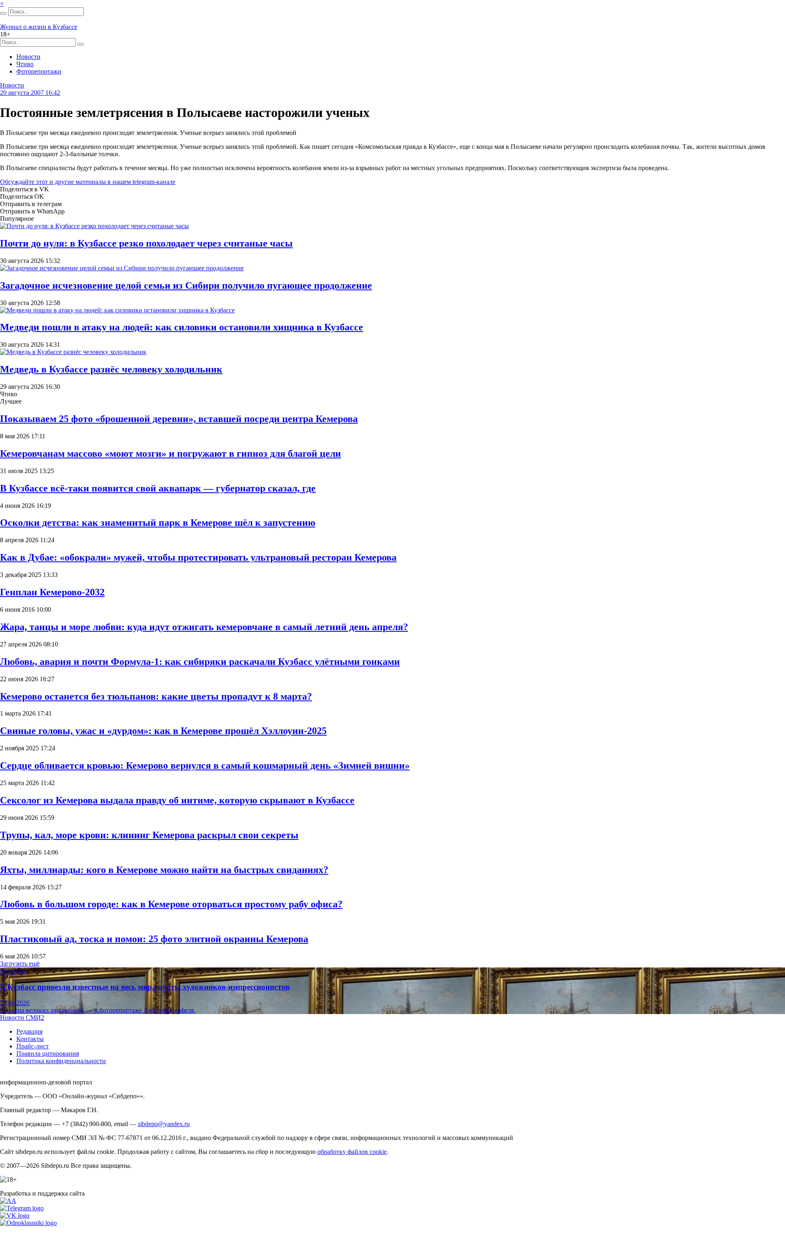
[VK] (14, 1215)
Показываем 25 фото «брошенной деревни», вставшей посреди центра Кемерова (179, 418)
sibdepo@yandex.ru (164, 1123)
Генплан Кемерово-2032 (52, 592)
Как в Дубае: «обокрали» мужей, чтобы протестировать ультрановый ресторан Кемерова (198, 557)
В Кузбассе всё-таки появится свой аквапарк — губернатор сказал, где (158, 488)
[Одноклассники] (28, 1222)
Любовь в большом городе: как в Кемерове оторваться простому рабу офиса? (171, 904)
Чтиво (25, 64)
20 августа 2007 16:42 (30, 92)
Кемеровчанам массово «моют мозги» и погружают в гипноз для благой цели (170, 453)
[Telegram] (22, 1208)
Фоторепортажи (38, 71)
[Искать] (3, 13)
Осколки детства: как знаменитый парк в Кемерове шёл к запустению (157, 522)
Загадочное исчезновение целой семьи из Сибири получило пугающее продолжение (186, 285)
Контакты (30, 1038)
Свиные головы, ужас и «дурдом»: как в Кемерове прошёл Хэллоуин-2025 (163, 730)
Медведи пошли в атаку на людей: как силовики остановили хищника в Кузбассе (181, 327)
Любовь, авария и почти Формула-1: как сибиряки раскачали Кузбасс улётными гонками (200, 661)
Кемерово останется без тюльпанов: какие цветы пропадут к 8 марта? (156, 696)
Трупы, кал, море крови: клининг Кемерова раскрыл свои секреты (149, 835)
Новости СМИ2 (22, 1017)
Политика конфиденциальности (61, 1060)
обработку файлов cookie (352, 1151)
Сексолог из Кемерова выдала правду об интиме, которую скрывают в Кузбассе (177, 800)
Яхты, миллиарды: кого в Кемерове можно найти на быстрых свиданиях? (164, 869)
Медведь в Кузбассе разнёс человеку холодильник (111, 369)
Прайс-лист (32, 1046)
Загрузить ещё (20, 963)
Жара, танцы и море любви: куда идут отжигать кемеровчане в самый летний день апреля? (204, 627)
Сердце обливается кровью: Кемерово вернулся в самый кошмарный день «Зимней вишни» (205, 765)
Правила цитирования (47, 1053)
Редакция (29, 1031)
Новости (28, 56)
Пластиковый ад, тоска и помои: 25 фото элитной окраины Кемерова (154, 939)
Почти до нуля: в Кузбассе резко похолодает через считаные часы (146, 243)
